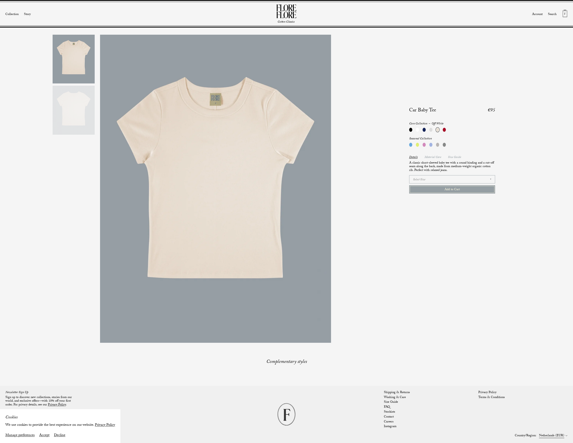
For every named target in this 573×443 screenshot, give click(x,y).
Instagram (390, 426)
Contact (389, 417)
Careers (388, 422)
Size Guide (454, 158)
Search (552, 15)
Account (537, 14)
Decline (59, 435)
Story (27, 14)
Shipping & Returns (397, 392)
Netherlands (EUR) (551, 436)
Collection (12, 15)
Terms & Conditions (491, 397)
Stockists (389, 412)
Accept (44, 435)
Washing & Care (395, 397)
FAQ (387, 407)
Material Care (432, 158)
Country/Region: (525, 436)
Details (413, 158)
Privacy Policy (105, 425)
